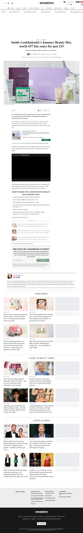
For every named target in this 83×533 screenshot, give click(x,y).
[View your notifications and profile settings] (12, 3)
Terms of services (28, 263)
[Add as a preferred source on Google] (41, 523)
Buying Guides (57, 8)
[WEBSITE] (19, 277)
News (54, 54)
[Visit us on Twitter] (78, 2)
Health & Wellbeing (34, 8)
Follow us (41, 110)
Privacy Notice (15, 264)
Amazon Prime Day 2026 (14, 11)
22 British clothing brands (37, 501)
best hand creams (20, 143)
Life (42, 8)
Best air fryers (48, 495)
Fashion (12, 8)
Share (15, 110)
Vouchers (33, 503)
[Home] (8, 8)
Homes (24, 8)
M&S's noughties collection (60, 11)
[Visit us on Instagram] (80, 2)
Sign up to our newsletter (65, 496)
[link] (16, 135)
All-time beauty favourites (37, 493)
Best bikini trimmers (49, 493)
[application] (31, 168)
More (72, 8)
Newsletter (48, 110)
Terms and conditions (50, 516)
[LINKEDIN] (17, 277)
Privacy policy (61, 516)
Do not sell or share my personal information (48, 518)
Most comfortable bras (50, 500)
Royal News (49, 8)
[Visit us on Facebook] (76, 2)
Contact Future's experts (30, 516)
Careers (33, 518)
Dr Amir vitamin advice (45, 11)
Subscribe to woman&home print (65, 494)
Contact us (41, 516)
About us (20, 516)
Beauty (18, 8)
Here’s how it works (57, 57)
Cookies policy (26, 518)
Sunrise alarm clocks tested (37, 495)
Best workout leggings (50, 497)
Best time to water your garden (30, 11)
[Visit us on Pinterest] (82, 2)
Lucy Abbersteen (36, 54)
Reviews (66, 8)
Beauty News (43, 39)
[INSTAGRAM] (15, 277)
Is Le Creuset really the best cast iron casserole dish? (37, 498)
